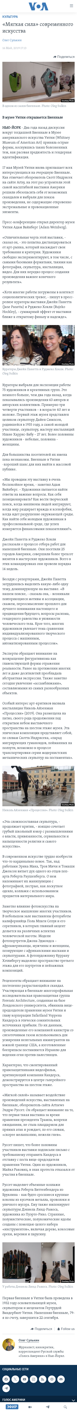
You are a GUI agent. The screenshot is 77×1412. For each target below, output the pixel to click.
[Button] (64, 56)
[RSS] (42, 1379)
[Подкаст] (51, 1379)
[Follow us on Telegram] (6, 1388)
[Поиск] (65, 1407)
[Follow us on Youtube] (24, 1379)
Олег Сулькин (12, 40)
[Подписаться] (61, 1379)
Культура (10, 17)
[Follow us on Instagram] (33, 1379)
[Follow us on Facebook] (6, 1379)
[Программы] (30, 1407)
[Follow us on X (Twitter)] (15, 1379)
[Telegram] (47, 1407)
